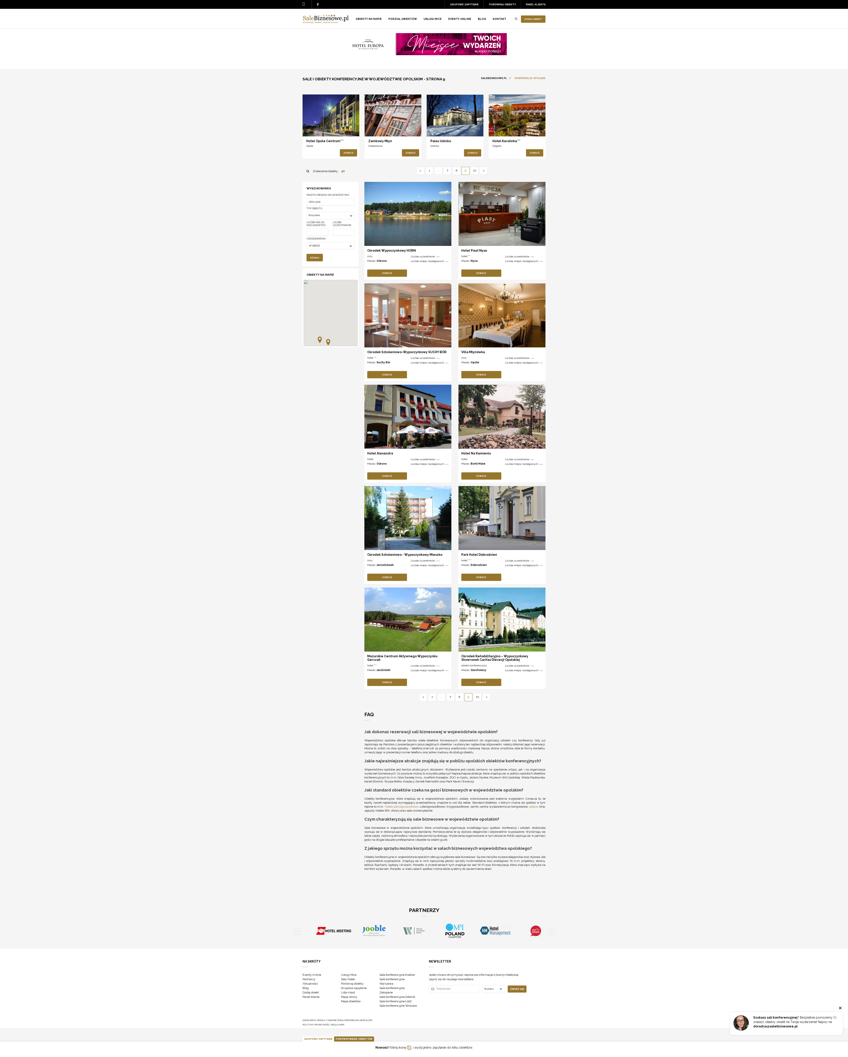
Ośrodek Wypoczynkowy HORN (391, 250)
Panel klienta (535, 4)
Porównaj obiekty (502, 4)
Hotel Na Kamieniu (476, 453)
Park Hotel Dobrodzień (479, 554)
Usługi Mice (348, 974)
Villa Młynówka (473, 352)
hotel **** (466, 560)
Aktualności (310, 983)
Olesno (382, 260)
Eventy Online (312, 974)
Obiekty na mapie (369, 19)
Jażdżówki (383, 670)
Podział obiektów (402, 19)
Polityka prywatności (316, 1024)
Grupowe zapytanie (464, 4)
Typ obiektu (314, 208)
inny (370, 256)
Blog (482, 19)
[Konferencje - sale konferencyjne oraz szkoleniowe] (326, 22)
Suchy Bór (383, 362)
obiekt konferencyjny (474, 665)
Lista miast (348, 992)
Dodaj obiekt (533, 19)
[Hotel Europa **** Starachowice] (424, 54)
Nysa (474, 260)
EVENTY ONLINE (459, 19)
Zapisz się (517, 989)
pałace (533, 806)
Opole (309, 145)
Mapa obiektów (351, 1001)
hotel (370, 459)
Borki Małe (478, 463)
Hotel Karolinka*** (506, 141)
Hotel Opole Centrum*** (325, 141)
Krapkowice (375, 145)
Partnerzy (309, 979)
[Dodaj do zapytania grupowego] (322, 129)
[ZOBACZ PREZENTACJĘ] (331, 115)
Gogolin (497, 145)
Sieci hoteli (348, 979)
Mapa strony (349, 997)
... (438, 170)
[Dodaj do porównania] (312, 129)
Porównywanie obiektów (354, 1039)
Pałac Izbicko (440, 141)
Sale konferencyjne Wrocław (398, 1005)
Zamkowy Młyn (380, 141)
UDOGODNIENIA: (316, 238)
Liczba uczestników (342, 224)
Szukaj (314, 257)
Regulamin (337, 1024)
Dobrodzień (479, 565)
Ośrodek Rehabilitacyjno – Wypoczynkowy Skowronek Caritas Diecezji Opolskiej (494, 657)
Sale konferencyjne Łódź (395, 1001)
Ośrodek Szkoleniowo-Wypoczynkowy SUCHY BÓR (407, 352)
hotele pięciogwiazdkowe (401, 806)
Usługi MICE (433, 19)
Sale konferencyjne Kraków (397, 974)
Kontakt (499, 19)
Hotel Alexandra (380, 453)
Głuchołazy (478, 670)
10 (474, 170)
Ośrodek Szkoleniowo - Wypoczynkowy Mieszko (404, 554)
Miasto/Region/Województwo (328, 195)
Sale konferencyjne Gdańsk (397, 997)
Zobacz (348, 153)
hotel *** (466, 256)
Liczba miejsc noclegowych (316, 224)
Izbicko (434, 145)
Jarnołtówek (385, 565)
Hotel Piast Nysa (474, 250)
